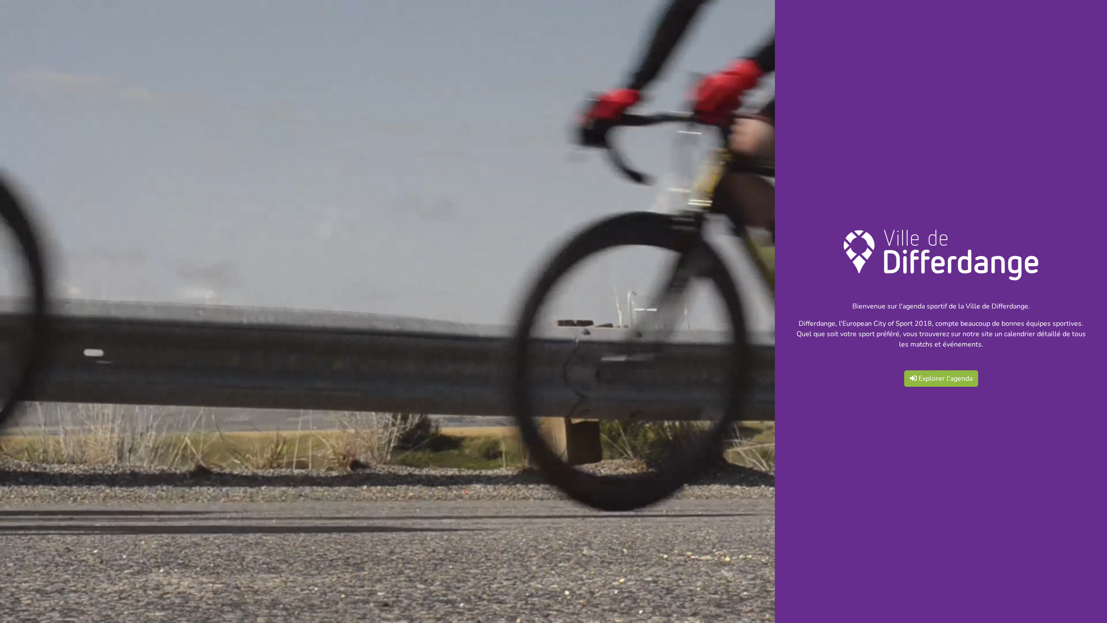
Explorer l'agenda (945, 378)
